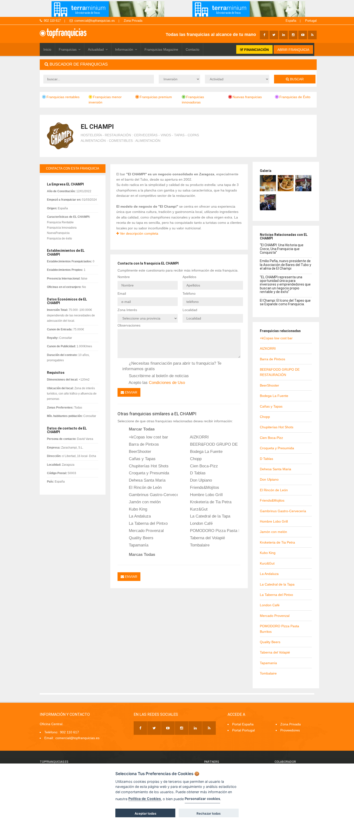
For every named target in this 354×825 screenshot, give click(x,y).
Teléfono (189, 293)
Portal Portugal (243, 730)
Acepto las (156, 382)
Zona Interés (127, 310)
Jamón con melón (144, 501)
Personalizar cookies (202, 799)
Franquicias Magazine (161, 49)
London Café (201, 523)
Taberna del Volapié (207, 537)
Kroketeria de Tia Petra (210, 501)
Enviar (130, 392)
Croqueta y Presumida (148, 472)
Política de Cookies (144, 799)
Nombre (124, 277)
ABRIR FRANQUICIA (293, 50)
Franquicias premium (156, 97)
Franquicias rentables (62, 97)
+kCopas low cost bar (148, 437)
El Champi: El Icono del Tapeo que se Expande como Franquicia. (285, 302)
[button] (178, 64)
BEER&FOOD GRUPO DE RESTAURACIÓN (214, 444)
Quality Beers (140, 537)
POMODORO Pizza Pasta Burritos (214, 530)
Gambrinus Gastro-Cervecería (153, 494)
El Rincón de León (145, 487)
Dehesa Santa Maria (146, 480)
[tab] (178, 64)
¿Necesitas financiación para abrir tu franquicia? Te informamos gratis (171, 366)
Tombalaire (199, 545)
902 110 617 (52, 20)
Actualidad (96, 49)
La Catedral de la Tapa (209, 516)
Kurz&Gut (198, 509)
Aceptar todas (145, 813)
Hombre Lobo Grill (206, 494)
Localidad (190, 310)
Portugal (311, 20)
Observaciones (129, 325)
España (291, 20)
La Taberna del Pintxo (148, 523)
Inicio (47, 49)
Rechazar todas (209, 813)
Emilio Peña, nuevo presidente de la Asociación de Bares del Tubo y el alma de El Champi (285, 264)
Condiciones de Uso (167, 382)
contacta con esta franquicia (72, 168)
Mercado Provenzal (146, 530)
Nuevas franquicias (247, 97)
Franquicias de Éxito (294, 97)
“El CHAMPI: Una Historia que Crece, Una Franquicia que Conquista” (281, 248)
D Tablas (197, 472)
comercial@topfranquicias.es (94, 20)
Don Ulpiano (200, 480)
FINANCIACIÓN (256, 50)
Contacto (192, 49)
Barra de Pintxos (143, 444)
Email (122, 293)
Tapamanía (138, 545)
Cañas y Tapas (142, 458)
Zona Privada (133, 20)
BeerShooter (139, 451)
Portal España (243, 724)
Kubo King (137, 509)
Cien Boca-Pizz (203, 466)
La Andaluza (139, 516)
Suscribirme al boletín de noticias (158, 375)
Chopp (195, 458)
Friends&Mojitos (204, 487)
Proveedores (290, 730)
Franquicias (68, 49)
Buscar (296, 79)
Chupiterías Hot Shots (148, 466)
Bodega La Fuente (206, 451)
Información (124, 49)
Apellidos (189, 277)
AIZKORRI (199, 437)
